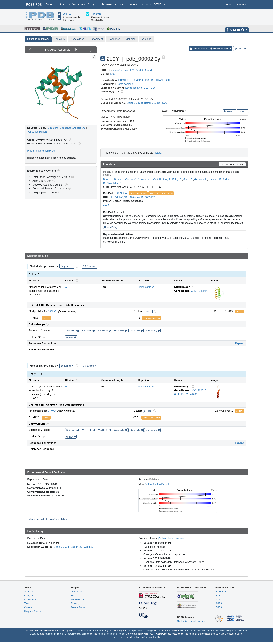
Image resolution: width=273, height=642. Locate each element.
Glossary (75, 603)
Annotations (77, 39)
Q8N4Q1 (53, 311)
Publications (30, 599)
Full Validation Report (157, 484)
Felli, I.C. (177, 179)
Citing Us (28, 595)
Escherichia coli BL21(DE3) (140, 87)
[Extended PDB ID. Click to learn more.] (163, 57)
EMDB (218, 607)
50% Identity (87, 330)
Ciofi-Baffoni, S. (147, 103)
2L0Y (106, 204)
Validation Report (37, 131)
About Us (28, 591)
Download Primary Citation (231, 164)
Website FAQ (77, 599)
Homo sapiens (125, 84)
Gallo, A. (162, 103)
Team (27, 603)
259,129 (67, 13)
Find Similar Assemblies (41, 150)
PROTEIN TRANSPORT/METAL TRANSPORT (145, 80)
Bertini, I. (132, 103)
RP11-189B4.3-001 (188, 394)
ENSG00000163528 (151, 318)
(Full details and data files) (171, 538)
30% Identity (71, 330)
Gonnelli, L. (200, 179)
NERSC (117, 637)
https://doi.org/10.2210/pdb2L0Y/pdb (132, 70)
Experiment (96, 39)
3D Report (230, 111)
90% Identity (119, 330)
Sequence (114, 39)
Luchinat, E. (215, 179)
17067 (113, 74)
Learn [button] (122, 4)
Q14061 (52, 410)
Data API (242, 48)
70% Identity (103, 330)
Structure (60, 39)
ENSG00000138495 (151, 417)
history (157, 152)
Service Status (78, 607)
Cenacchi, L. (145, 179)
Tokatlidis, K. (114, 183)
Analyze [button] (93, 4)
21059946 (121, 193)
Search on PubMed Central (161, 193)
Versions (146, 39)
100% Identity (151, 330)
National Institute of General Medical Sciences (68, 633)
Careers (146, 4)
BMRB (218, 603)
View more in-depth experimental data (48, 518)
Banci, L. (108, 179)
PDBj (217, 599)
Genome (131, 39)
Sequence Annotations (72, 128)
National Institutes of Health (111, 633)
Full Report (242, 111)
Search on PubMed (138, 193)
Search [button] (63, 4)
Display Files (199, 48)
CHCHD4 (196, 290)
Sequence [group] (66, 266)
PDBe (218, 595)
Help (228, 4)
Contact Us (76, 591)
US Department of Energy (140, 630)
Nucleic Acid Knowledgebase (191, 621)
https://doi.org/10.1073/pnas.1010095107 (132, 197)
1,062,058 (96, 13)
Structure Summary (38, 39)
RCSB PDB (34, 4)
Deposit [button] (50, 4)
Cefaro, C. (131, 179)
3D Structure (89, 266)
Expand (239, 343)
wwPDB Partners (224, 587)
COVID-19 (159, 4)
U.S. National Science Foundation (89, 630)
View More (111, 226)
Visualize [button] (77, 4)
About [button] (133, 4)
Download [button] (108, 4)
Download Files (220, 48)
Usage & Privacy (32, 611)
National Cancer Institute (192, 630)
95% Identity (135, 330)
